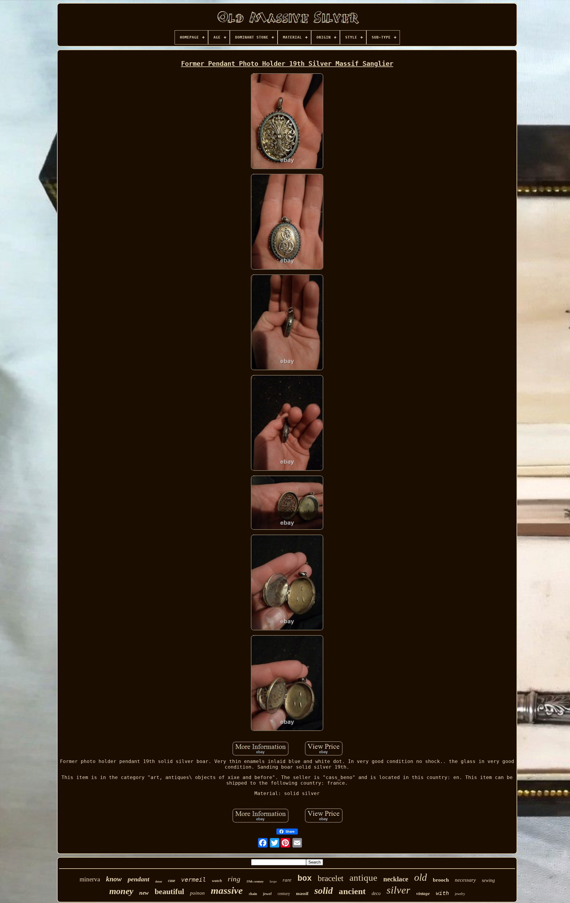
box (304, 878)
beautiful (169, 891)
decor (158, 881)
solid (323, 890)
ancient (352, 891)
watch (217, 880)
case (171, 880)
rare (287, 880)
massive (227, 890)
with (442, 893)
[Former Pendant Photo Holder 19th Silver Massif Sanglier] (287, 121)
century (284, 893)
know (114, 879)
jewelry (460, 894)
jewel (267, 893)
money (121, 891)
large (273, 881)
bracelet (330, 878)
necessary (465, 880)
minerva (90, 879)
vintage (423, 893)
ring (234, 879)
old (420, 877)
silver (398, 890)
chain (253, 894)
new (144, 893)
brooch (441, 880)
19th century (255, 881)
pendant (138, 879)
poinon (197, 893)
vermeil (193, 879)
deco (376, 893)
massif (302, 893)
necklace (395, 879)
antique (363, 877)
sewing (488, 880)
